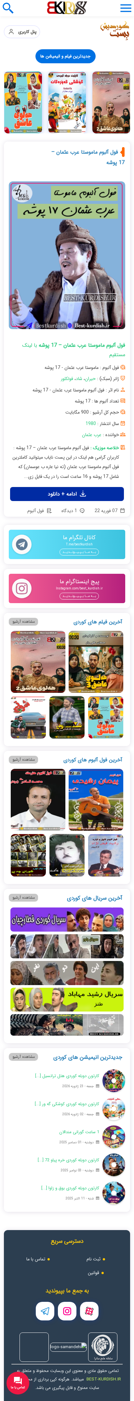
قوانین (93, 1272)
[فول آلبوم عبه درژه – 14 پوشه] (67, 855)
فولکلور (67, 378)
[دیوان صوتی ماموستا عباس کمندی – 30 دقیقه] (67, 102)
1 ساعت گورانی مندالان (79, 1132)
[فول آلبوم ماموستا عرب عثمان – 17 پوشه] (67, 257)
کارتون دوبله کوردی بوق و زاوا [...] (70, 1188)
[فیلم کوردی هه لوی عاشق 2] (38, 662)
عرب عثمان (91, 434)
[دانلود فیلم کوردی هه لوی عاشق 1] (105, 717)
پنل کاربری (25, 31)
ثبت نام (93, 1259)
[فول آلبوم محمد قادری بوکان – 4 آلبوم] (38, 800)
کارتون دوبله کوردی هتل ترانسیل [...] (67, 1076)
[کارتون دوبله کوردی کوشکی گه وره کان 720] (113, 1108)
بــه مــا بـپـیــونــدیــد (79, 552)
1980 (91, 423)
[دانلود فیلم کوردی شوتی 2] (67, 717)
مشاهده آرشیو (23, 621)
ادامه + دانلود (63, 494)
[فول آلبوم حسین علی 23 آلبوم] (23, 102)
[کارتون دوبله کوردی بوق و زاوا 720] (113, 1192)
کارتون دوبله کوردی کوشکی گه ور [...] (67, 1104)
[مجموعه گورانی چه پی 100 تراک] (111, 102)
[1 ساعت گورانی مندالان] (113, 1136)
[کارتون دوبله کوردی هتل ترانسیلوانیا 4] (113, 1080)
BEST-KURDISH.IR (104, 1379)
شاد (79, 378)
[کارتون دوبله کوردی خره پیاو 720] (113, 1164)
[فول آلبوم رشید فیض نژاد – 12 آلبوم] (105, 855)
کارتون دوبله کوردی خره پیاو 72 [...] (68, 1160)
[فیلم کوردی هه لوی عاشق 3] (96, 662)
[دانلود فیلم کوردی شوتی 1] (28, 717)
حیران (90, 378)
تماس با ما (35, 1259)
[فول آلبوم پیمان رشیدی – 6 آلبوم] (96, 800)
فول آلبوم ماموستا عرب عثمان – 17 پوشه (87, 157)
